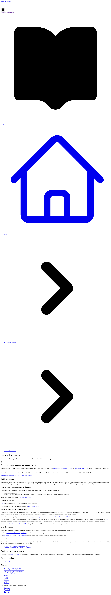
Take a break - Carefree (34, 506)
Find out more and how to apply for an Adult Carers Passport (16, 475)
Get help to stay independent (11, 573)
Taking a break (8, 561)
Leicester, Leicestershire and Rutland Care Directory (57, 517)
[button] (7, 12)
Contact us (6, 580)
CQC (107, 519)
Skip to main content (6, 1)
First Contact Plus (22, 535)
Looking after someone (10, 451)
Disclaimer (6, 583)
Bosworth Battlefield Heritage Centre (62, 468)
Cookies (6, 578)
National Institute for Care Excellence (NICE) (14, 524)
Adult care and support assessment (13, 568)
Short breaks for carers (25, 497)
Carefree (3, 503)
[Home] (11, 7)
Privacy (6, 577)
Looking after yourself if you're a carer (14, 570)
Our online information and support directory (15, 546)
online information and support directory (29, 517)
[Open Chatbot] (3, 10)
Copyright (6, 581)
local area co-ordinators (9, 535)
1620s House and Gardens (81, 468)
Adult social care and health (11, 342)
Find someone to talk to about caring (13, 571)
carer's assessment (14, 554)
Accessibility (7, 575)
